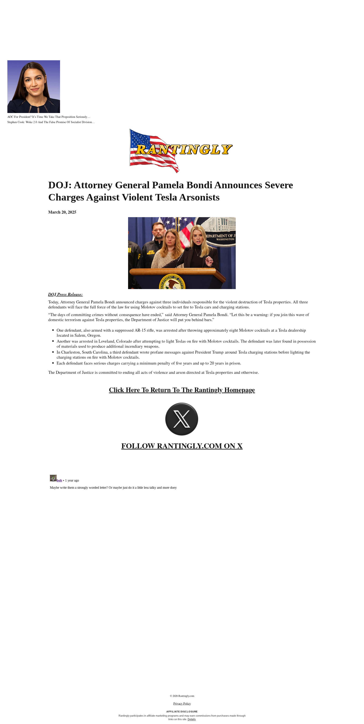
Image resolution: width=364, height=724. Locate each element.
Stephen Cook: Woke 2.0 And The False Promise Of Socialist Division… (51, 122)
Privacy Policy (182, 703)
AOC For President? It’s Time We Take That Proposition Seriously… (48, 117)
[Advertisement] (182, 29)
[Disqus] (182, 526)
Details (192, 719)
